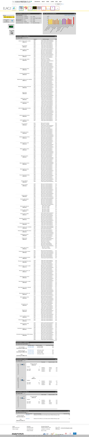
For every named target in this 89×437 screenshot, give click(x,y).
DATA (56, 1)
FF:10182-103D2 (31, 347)
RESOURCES (37, 1)
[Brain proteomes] (11, 27)
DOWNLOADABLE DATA (46, 427)
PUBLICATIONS (30, 430)
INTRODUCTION (30, 427)
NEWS (47, 1)
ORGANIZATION (30, 429)
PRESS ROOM (15, 429)
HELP (60, 1)
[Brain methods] (11, 33)
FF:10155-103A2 (31, 351)
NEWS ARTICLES (15, 427)
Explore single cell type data (70, 15)
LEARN (52, 1)
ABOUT (43, 1)
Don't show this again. (71, 435)
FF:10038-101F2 (31, 350)
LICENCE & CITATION (45, 429)
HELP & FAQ (43, 430)
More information (63, 435)
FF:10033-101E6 (31, 353)
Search (58, 4)
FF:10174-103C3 (31, 352)
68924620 (28, 414)
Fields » (62, 4)
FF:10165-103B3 (31, 346)
